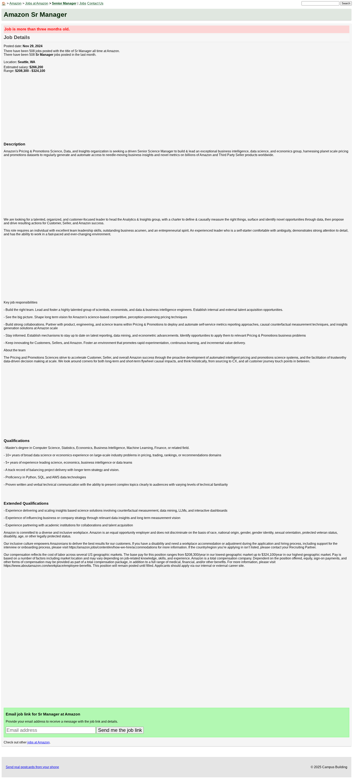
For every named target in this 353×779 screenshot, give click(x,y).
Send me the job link (120, 730)
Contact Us (95, 3)
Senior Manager (64, 3)
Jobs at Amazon (36, 3)
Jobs (82, 3)
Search (346, 3)
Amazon (15, 3)
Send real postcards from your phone (32, 767)
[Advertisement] (126, 109)
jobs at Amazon (38, 742)
